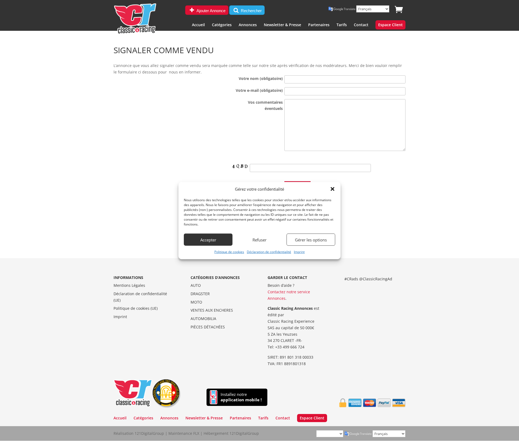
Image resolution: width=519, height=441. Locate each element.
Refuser (259, 240)
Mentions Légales (129, 285)
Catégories (222, 25)
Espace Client (390, 25)
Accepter (208, 240)
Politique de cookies (229, 252)
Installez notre (241, 397)
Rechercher (251, 10)
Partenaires (319, 25)
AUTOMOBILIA (203, 318)
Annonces (248, 25)
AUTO (196, 285)
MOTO (196, 302)
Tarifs (342, 25)
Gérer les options (311, 240)
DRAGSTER (200, 293)
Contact (361, 25)
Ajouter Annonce (210, 10)
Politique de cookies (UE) (136, 308)
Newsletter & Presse (282, 25)
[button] (332, 189)
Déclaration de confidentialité (269, 252)
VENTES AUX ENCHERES (212, 310)
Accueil (198, 25)
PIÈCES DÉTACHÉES (208, 326)
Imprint (299, 252)
